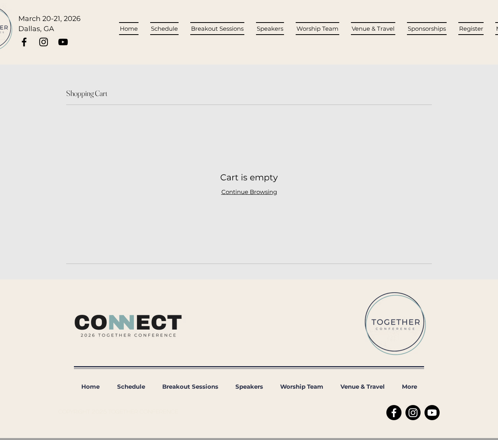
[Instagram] (413, 412)
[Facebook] (394, 412)
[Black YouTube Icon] (63, 42)
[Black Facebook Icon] (24, 42)
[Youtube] (432, 412)
